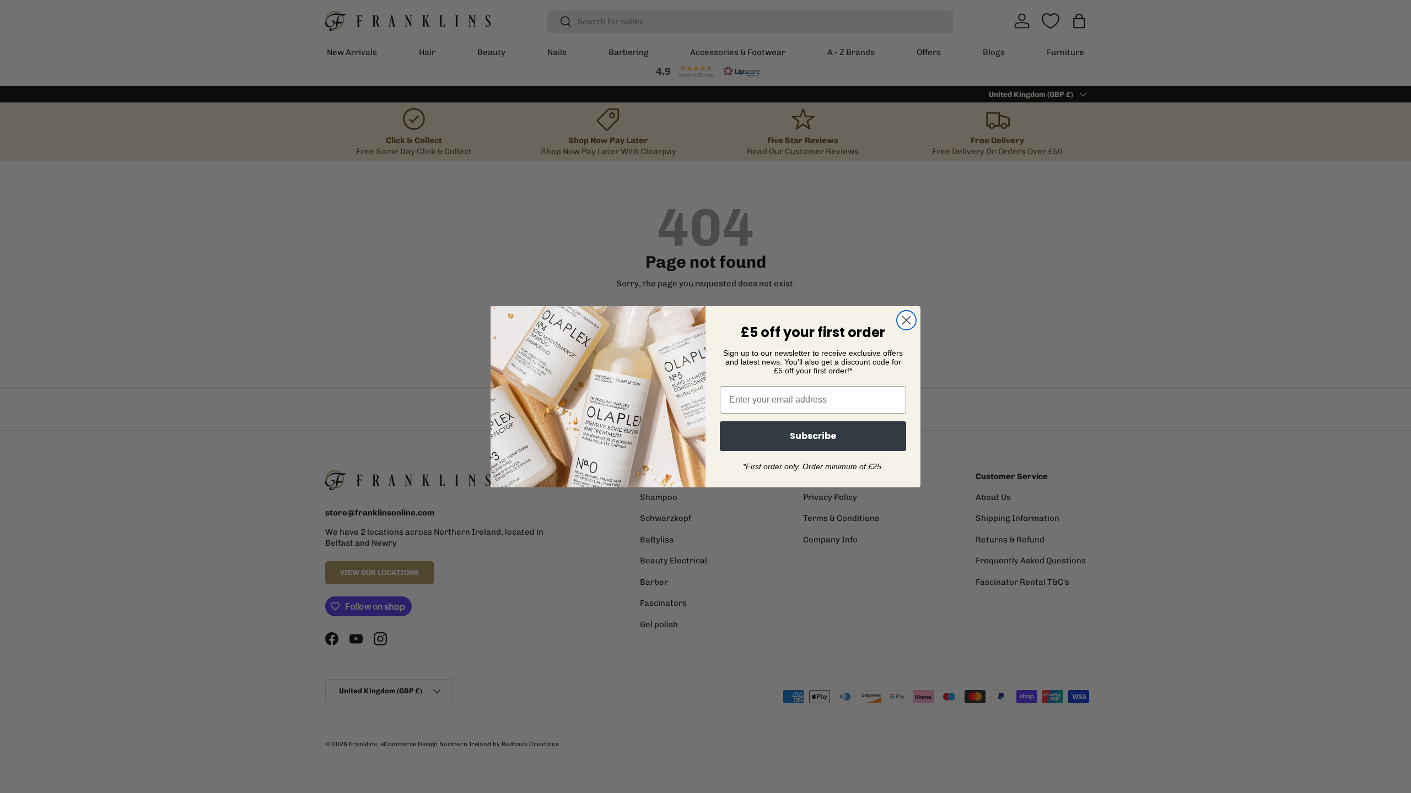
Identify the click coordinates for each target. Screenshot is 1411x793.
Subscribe (813, 436)
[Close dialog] (906, 320)
